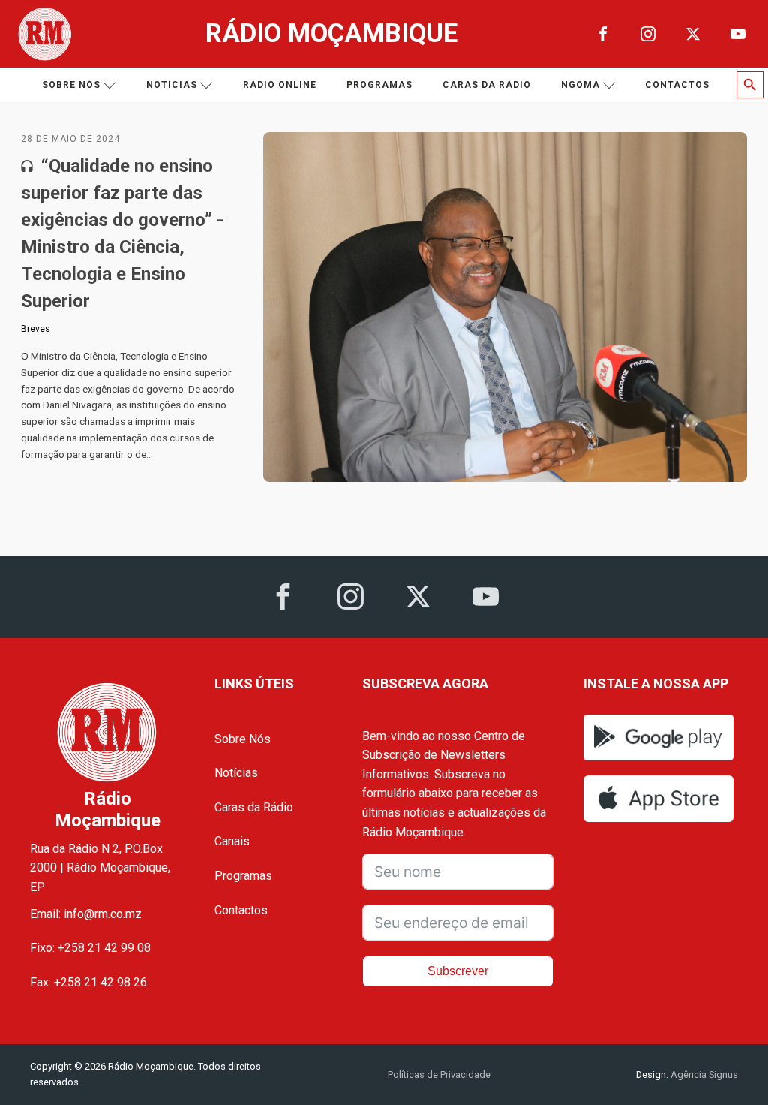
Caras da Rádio (486, 85)
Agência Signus (703, 1074)
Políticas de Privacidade (439, 1074)
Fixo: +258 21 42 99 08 (90, 948)
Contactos (677, 85)
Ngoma (580, 85)
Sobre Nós (242, 739)
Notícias (171, 85)
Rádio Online (279, 85)
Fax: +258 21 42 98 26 (88, 982)
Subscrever (458, 971)
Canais (232, 841)
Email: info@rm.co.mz (86, 914)
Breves (35, 329)
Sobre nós (71, 85)
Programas (379, 85)
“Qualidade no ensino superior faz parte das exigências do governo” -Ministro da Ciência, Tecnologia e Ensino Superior (122, 233)
